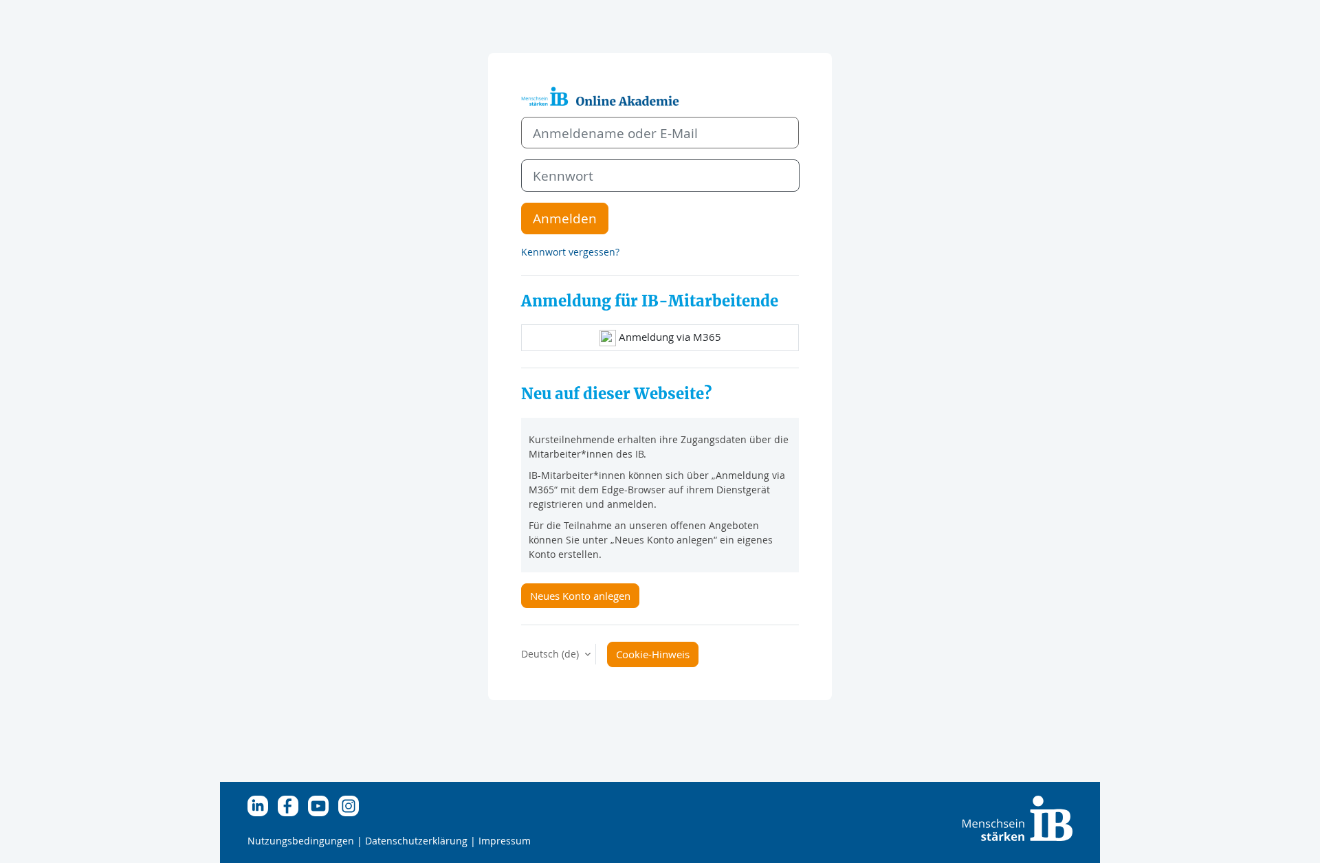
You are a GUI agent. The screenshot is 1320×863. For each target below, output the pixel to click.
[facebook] (291, 804)
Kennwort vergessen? (570, 251)
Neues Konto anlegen (580, 596)
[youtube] (322, 804)
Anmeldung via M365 (668, 337)
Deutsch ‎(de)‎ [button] (551, 653)
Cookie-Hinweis (653, 654)
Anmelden (565, 218)
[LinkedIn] (261, 804)
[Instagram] (352, 804)
